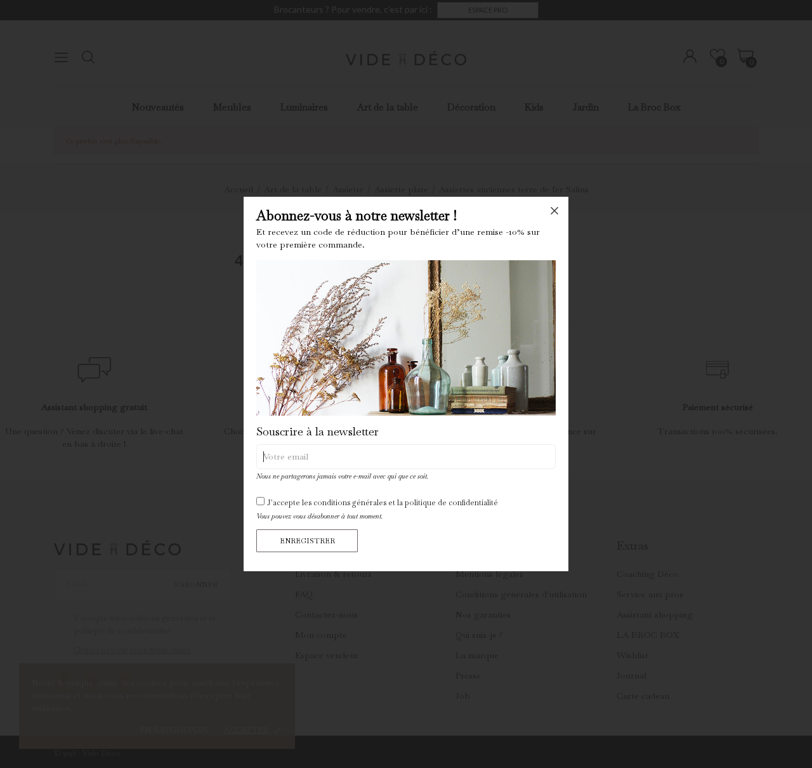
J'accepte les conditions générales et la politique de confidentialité (382, 503)
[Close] (554, 211)
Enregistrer (307, 540)
